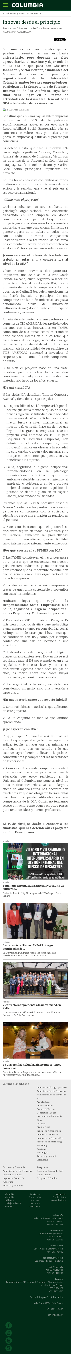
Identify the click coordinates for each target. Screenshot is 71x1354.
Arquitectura (43, 1102)
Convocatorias (35, 1197)
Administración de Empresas (51, 1091)
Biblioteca (9, 1200)
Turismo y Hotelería (47, 1156)
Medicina (41, 1149)
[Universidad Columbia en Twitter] (8, 1340)
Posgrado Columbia (47, 1178)
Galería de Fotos (59, 1197)
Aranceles (35, 1200)
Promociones (34, 1206)
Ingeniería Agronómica (49, 1131)
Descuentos (35, 1203)
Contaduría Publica (46, 1113)
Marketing (42, 1145)
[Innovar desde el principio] (35, 109)
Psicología (42, 1152)
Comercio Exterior (46, 1109)
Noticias (6, 841)
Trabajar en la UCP (13, 1203)
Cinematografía (45, 1105)
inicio (5, 13)
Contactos (9, 1206)
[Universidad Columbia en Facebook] (8, 1325)
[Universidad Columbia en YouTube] (8, 1333)
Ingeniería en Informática (50, 1138)
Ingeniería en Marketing (49, 1141)
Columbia (9, 1197)
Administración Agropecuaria (52, 1087)
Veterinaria (42, 1160)
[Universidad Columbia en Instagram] (8, 1348)
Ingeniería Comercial (47, 1134)
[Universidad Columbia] (27, 5)
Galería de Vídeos (59, 1200)
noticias (13, 13)
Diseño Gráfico (44, 1127)
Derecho (41, 1123)
